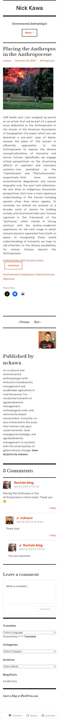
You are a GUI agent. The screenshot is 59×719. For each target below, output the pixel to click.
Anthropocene (47, 60)
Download (13, 265)
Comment (45, 609)
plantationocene (45, 274)
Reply (53, 508)
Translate (30, 636)
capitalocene (28, 274)
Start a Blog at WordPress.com (20, 696)
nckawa (7, 60)
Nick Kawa (29, 8)
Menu (28, 32)
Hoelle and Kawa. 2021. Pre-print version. (23, 260)
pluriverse (9, 279)
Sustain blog (24, 483)
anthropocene (12, 274)
